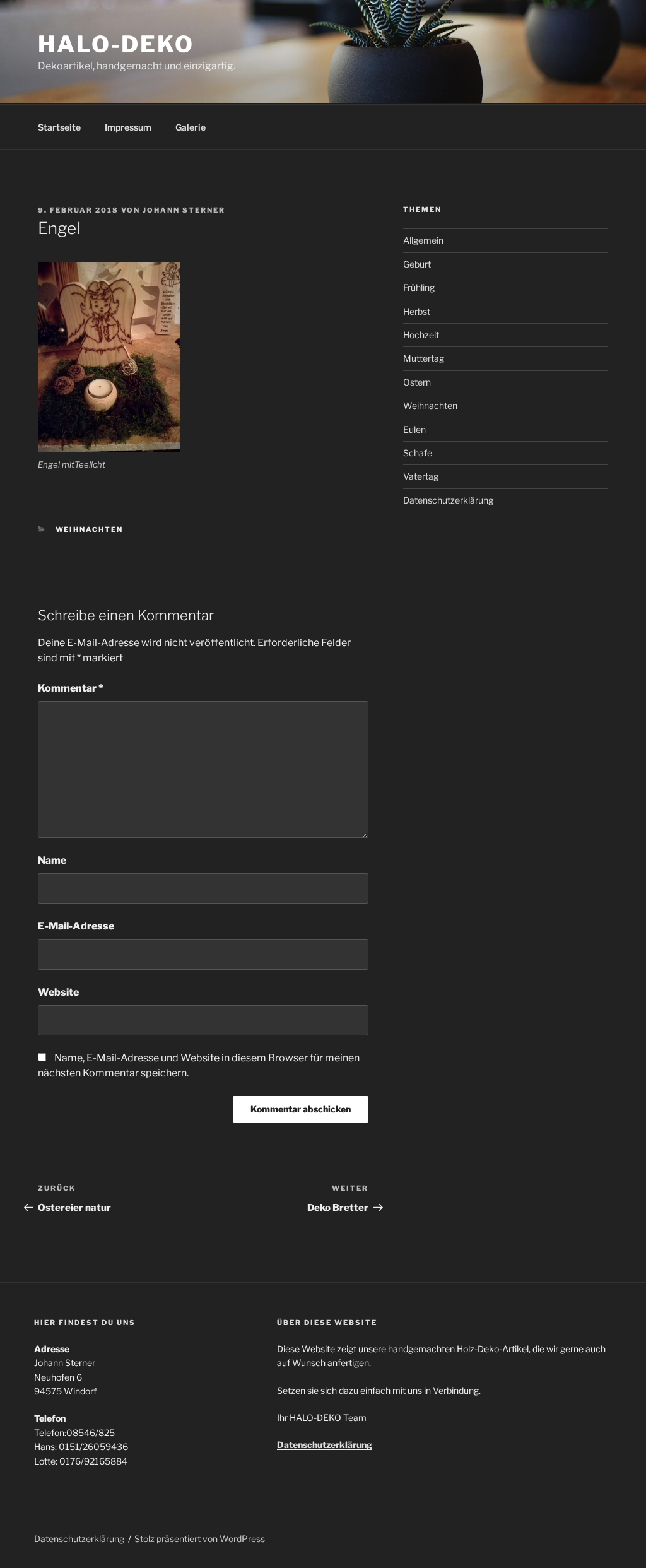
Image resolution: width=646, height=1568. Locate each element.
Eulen (414, 429)
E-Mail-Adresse (76, 926)
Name (52, 860)
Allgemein (423, 240)
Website (58, 992)
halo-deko (116, 44)
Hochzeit (421, 334)
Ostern (417, 382)
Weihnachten (90, 529)
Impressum (128, 127)
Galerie (190, 127)
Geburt (417, 264)
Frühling (419, 287)
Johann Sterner (184, 210)
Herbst (416, 311)
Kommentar (70, 688)
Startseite (59, 127)
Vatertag (420, 476)
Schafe (417, 452)
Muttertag (423, 358)
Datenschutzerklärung (448, 500)
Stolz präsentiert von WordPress (199, 1538)
